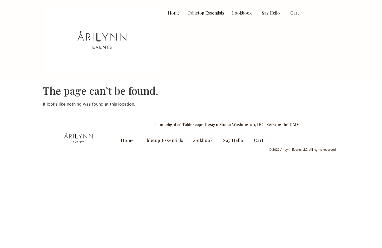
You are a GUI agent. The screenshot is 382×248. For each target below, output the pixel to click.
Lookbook (242, 13)
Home (174, 13)
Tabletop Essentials (206, 13)
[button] (243, 13)
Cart (294, 13)
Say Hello (271, 13)
